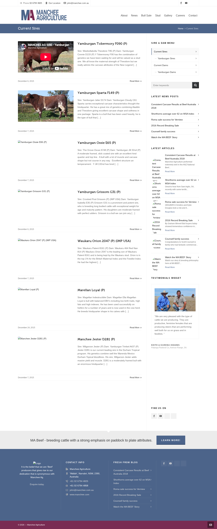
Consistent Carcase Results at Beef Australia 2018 (131, 472)
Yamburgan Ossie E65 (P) (97, 142)
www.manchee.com (79, 494)
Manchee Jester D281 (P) (96, 339)
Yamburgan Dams (167, 72)
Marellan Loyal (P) (91, 290)
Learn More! (170, 440)
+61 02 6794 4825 (79, 481)
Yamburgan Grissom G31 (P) (99, 192)
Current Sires (160, 51)
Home (180, 28)
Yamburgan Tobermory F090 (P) (102, 43)
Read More (135, 81)
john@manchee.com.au (78, 3)
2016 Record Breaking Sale (165, 125)
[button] (195, 85)
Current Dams (161, 65)
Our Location (54, 3)
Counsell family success (163, 131)
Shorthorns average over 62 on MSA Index (172, 113)
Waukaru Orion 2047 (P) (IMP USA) (104, 241)
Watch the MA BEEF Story (164, 137)
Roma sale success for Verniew (167, 119)
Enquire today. (37, 484)
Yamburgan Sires (166, 58)
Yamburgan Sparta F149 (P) (98, 93)
